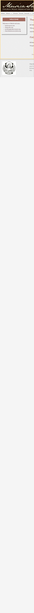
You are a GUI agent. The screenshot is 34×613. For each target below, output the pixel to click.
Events (21, 13)
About (8, 13)
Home (3, 13)
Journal (26, 13)
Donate (15, 13)
